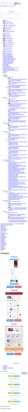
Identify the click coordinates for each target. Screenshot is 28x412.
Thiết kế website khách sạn (8, 62)
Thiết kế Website (6, 160)
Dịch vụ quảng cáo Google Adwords (10, 67)
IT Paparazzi (14, 256)
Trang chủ (5, 20)
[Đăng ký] (10, 287)
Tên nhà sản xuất (4, 229)
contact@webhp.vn (11, 11)
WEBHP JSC (3, 223)
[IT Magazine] (14, 318)
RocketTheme (3, 244)
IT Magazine (14, 290)
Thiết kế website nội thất (8, 57)
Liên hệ (4, 72)
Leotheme (3, 241)
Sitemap (4, 369)
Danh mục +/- (3, 227)
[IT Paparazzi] (14, 284)
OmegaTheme (3, 242)
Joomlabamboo (4, 236)
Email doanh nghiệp (7, 66)
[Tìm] (1, 15)
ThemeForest (3, 245)
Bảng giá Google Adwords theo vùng (11, 70)
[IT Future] (14, 351)
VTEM (2, 246)
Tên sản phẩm (3, 228)
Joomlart (2, 239)
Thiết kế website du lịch (8, 60)
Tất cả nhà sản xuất (4, 233)
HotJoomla (3, 235)
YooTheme (3, 247)
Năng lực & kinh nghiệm (8, 367)
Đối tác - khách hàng (7, 54)
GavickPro (3, 234)
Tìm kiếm (5, 71)
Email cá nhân (6, 65)
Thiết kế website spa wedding (9, 59)
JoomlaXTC (3, 240)
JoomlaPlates (3, 238)
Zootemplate (3, 248)
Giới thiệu (5, 365)
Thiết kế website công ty (8, 56)
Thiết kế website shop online (9, 58)
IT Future (14, 324)
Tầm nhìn (5, 366)
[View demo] (18, 287)
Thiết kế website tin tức (8, 63)
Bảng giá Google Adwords (8, 69)
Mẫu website (5, 64)
